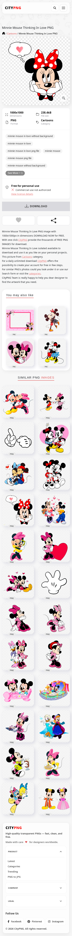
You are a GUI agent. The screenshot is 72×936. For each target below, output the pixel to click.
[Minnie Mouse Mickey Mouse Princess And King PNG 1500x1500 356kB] (54, 799)
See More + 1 (15, 173)
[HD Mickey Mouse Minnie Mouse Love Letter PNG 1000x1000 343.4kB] (54, 402)
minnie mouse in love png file (23, 151)
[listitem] (15, 921)
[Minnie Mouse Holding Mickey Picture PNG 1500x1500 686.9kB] (18, 546)
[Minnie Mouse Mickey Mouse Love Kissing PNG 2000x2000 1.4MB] (18, 402)
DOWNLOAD (38, 206)
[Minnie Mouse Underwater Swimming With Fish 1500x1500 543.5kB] (18, 799)
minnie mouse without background (26, 165)
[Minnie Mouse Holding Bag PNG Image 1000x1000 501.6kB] (54, 618)
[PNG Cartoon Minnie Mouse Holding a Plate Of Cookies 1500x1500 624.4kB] (54, 762)
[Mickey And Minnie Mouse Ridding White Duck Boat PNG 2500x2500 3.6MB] (54, 690)
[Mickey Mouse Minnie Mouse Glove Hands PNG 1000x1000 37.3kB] (18, 438)
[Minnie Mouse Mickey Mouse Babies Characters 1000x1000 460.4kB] (18, 690)
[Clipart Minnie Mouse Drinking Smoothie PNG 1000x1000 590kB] (18, 762)
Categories (14, 866)
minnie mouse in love (19, 143)
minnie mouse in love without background (30, 136)
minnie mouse (52, 151)
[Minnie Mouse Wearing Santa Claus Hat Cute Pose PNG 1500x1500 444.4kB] (54, 654)
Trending (13, 871)
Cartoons (47, 120)
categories (35, 273)
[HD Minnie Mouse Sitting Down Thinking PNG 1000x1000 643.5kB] (18, 618)
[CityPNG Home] (13, 8)
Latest (11, 861)
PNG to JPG (14, 876)
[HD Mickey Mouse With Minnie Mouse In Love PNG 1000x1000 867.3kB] (18, 474)
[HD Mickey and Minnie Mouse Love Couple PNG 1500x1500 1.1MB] (54, 438)
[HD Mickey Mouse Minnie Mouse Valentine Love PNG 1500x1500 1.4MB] (54, 510)
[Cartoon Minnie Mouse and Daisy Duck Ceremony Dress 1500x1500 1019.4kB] (54, 726)
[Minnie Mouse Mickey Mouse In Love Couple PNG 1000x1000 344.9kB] (54, 474)
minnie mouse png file (19, 158)
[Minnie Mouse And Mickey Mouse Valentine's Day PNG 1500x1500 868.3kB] (18, 582)
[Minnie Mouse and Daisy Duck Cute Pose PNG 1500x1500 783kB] (18, 654)
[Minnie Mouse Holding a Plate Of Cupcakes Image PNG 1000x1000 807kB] (18, 726)
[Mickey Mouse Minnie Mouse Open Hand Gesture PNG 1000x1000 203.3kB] (54, 582)
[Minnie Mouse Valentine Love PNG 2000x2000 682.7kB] (18, 510)
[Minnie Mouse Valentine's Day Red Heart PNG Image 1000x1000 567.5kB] (54, 546)
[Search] (54, 8)
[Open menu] (63, 8)
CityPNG (22, 239)
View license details (22, 194)
